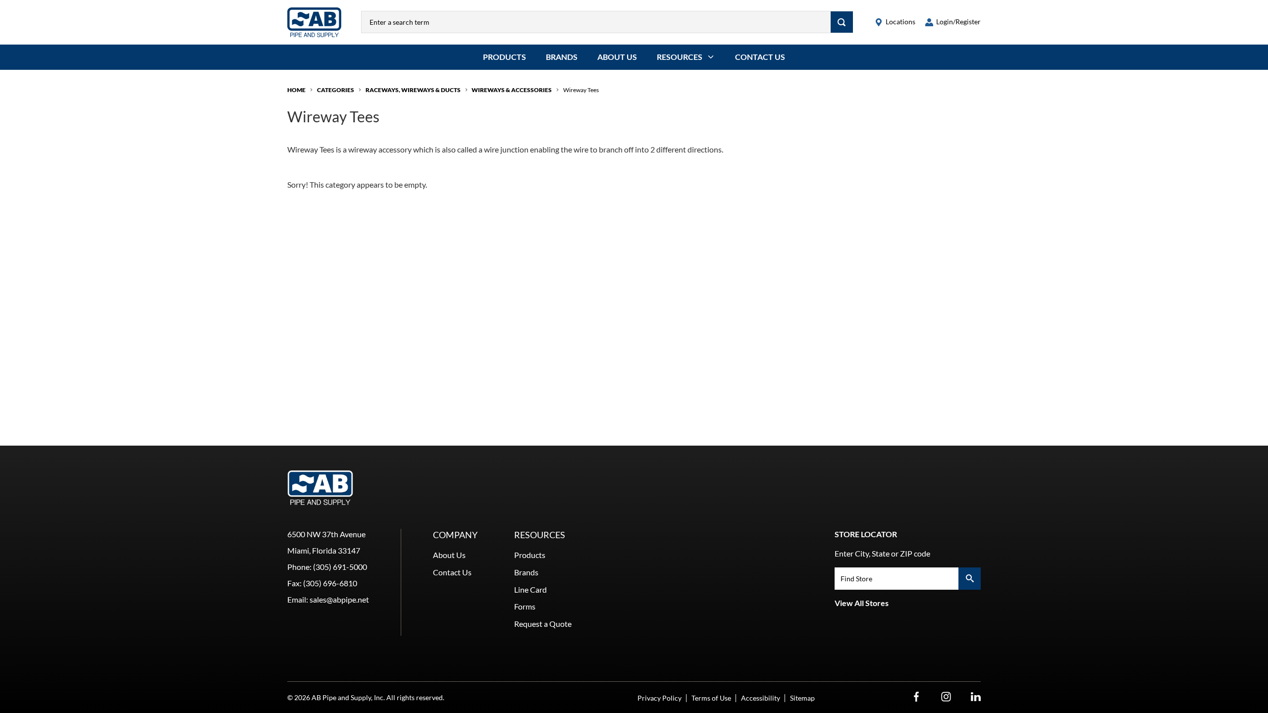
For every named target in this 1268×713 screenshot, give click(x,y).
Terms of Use (711, 698)
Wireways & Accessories (512, 90)
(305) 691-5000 (340, 566)
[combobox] (596, 22)
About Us (617, 56)
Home (296, 90)
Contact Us (760, 56)
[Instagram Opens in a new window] (946, 697)
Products (504, 56)
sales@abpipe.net (339, 599)
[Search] (842, 22)
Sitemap (802, 698)
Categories (335, 90)
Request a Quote (543, 623)
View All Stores (862, 603)
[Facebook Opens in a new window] (916, 697)
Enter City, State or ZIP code (882, 553)
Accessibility (760, 698)
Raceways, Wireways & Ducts (413, 90)
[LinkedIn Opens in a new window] (976, 697)
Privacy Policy (659, 698)
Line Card (530, 589)
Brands (562, 56)
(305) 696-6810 (330, 583)
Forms (524, 606)
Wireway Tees (581, 90)
